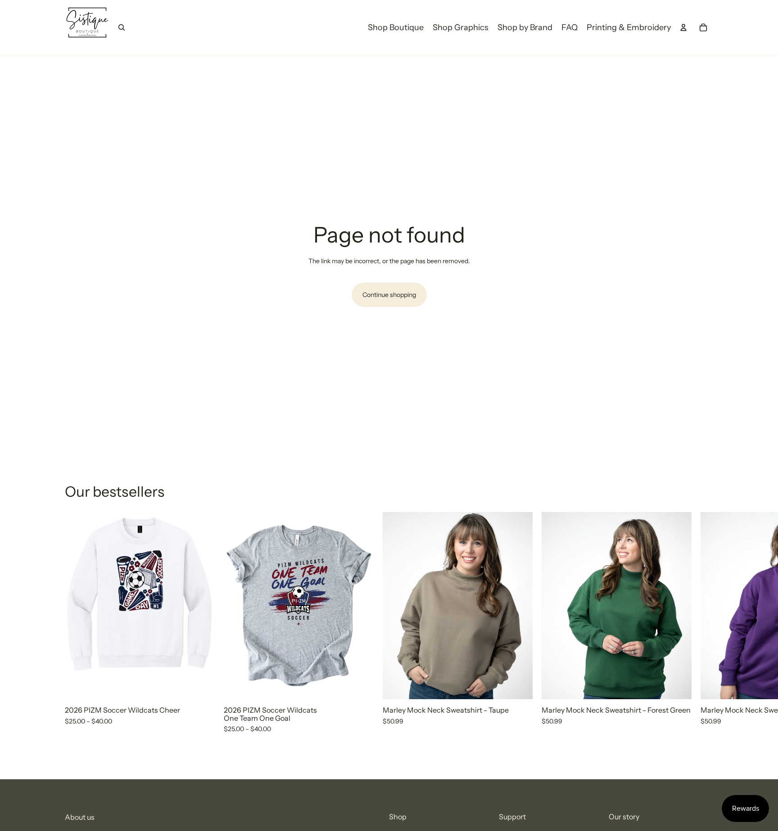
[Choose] (201, 686)
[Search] (121, 27)
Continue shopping (389, 295)
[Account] (683, 27)
